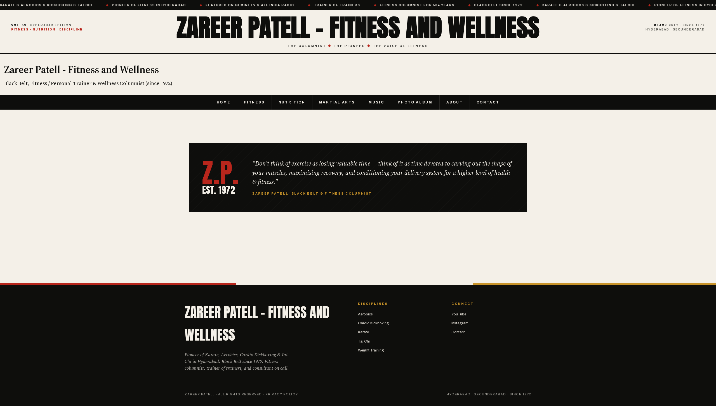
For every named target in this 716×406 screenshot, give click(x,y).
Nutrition (292, 102)
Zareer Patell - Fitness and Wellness (358, 27)
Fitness (254, 102)
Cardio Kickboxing (373, 323)
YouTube (458, 314)
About (454, 102)
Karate (363, 332)
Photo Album (415, 102)
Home (223, 102)
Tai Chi (364, 341)
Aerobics (365, 314)
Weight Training (371, 350)
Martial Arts (337, 102)
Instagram (459, 323)
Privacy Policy (281, 394)
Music (376, 102)
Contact (488, 102)
